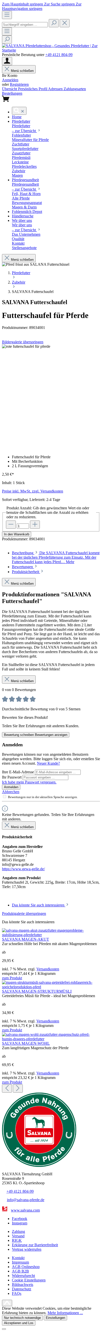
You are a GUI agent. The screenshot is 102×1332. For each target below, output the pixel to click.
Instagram (19, 1223)
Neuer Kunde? (48, 763)
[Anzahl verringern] (11, 525)
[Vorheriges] (7, 1088)
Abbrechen (10, 792)
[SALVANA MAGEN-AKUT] (51, 935)
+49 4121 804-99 (59, 55)
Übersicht (10, 89)
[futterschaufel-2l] (26, 346)
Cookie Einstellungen (29, 1280)
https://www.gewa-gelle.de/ (23, 869)
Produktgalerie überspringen (24, 913)
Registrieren (19, 84)
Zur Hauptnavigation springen (41, 6)
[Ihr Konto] (7, 61)
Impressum (20, 1262)
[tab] (56, 557)
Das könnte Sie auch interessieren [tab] (38, 905)
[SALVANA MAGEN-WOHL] (51, 1039)
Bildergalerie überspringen (22, 342)
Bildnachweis (22, 1284)
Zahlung (18, 1231)
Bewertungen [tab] (23, 567)
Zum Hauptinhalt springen (23, 4)
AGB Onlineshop (26, 1267)
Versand (18, 1236)
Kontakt (18, 1258)
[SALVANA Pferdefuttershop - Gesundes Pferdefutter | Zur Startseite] (51, 50)
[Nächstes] (18, 1088)
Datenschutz (21, 1289)
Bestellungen (12, 93)
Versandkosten (47, 969)
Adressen (56, 89)
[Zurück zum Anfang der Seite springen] (7, 1303)
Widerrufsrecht (23, 1276)
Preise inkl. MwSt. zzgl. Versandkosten (32, 491)
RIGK (17, 1240)
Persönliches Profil (33, 89)
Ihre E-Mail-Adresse (18, 772)
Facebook (19, 1218)
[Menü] (7, 15)
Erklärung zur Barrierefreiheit (35, 1245)
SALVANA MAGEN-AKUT (25, 939)
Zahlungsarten (75, 89)
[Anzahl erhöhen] (35, 525)
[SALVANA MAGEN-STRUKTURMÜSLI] (51, 987)
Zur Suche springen (60, 4)
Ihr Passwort (12, 777)
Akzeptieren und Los (18, 1323)
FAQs (16, 1293)
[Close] (4, 1329)
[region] (51, 397)
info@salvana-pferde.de (25, 1200)
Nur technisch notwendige (22, 1318)
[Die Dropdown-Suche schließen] (65, 23)
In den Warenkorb (16, 534)
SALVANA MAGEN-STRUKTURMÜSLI (37, 991)
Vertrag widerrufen (26, 1249)
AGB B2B (20, 1271)
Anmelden (10, 80)
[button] (17, 117)
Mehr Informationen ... (65, 1313)
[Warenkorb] (5, 100)
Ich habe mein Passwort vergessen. (29, 782)
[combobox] (25, 24)
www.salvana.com (25, 1210)
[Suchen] (54, 23)
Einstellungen (55, 1318)
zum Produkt (12, 978)
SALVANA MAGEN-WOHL (26, 1043)
